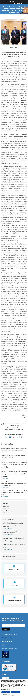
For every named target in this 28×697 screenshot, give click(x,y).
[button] (3, 32)
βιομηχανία (19, 427)
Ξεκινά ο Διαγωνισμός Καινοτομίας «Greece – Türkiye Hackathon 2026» (14, 456)
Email (4, 623)
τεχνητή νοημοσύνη (19, 429)
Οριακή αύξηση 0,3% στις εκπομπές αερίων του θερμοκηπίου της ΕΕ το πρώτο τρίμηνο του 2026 (14, 546)
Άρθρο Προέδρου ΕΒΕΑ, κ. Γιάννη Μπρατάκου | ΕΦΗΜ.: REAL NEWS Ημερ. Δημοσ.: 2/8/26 (14, 449)
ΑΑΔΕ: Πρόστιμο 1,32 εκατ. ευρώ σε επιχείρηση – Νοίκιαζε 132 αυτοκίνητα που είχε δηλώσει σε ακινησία (13, 538)
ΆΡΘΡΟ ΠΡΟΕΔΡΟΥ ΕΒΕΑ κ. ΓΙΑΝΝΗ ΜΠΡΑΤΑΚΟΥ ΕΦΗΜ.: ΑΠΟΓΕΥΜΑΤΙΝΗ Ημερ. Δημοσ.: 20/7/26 (14, 492)
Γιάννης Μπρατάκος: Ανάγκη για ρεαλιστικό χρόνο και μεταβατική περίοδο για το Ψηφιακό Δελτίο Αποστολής (14, 483)
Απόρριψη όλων (15, 692)
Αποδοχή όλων (6, 692)
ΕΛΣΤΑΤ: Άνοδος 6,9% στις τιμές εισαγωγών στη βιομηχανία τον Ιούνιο (13, 531)
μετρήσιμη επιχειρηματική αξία (10, 429)
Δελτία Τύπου (10, 423)
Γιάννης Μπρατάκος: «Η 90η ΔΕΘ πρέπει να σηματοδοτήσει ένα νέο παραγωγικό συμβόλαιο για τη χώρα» (14, 464)
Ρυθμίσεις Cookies (6, 694)
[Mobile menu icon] (25, 2)
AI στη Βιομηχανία (12, 427)
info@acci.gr (19, 3)
